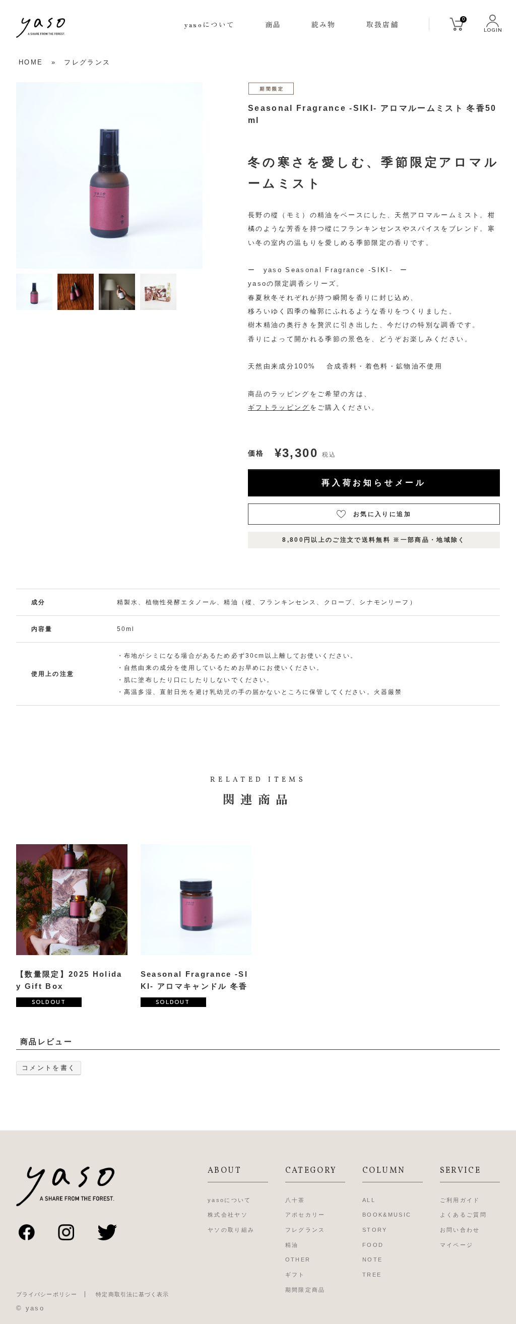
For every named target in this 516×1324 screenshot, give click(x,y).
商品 (273, 24)
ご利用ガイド (460, 1200)
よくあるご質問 (463, 1215)
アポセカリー (305, 1215)
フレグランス (87, 62)
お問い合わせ (460, 1230)
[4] (158, 291)
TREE (371, 1275)
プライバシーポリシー (46, 1294)
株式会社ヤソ (228, 1215)
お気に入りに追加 (382, 514)
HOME (31, 62)
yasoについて (209, 24)
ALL (368, 1200)
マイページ (457, 1245)
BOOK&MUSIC (386, 1215)
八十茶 (295, 1200)
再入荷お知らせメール (373, 482)
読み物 (323, 24)
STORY (375, 1230)
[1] (34, 291)
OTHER (298, 1259)
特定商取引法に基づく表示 (132, 1294)
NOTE (372, 1259)
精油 (292, 1245)
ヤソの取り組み (231, 1230)
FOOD (372, 1245)
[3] (117, 291)
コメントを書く (49, 1067)
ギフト (295, 1275)
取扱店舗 (382, 24)
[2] (75, 291)
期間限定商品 (305, 1290)
